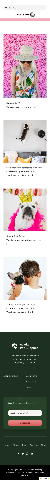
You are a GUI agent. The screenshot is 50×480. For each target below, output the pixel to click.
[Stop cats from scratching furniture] (25, 141)
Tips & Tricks (25, 68)
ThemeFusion (11, 472)
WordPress (25, 475)
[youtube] (32, 454)
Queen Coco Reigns (15, 236)
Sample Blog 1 (13, 103)
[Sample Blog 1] (25, 66)
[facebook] (18, 454)
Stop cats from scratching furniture (24, 168)
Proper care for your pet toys (20, 304)
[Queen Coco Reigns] (25, 210)
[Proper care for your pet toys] (25, 278)
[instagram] (27, 454)
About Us (25, 212)
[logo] (25, 343)
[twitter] (23, 454)
